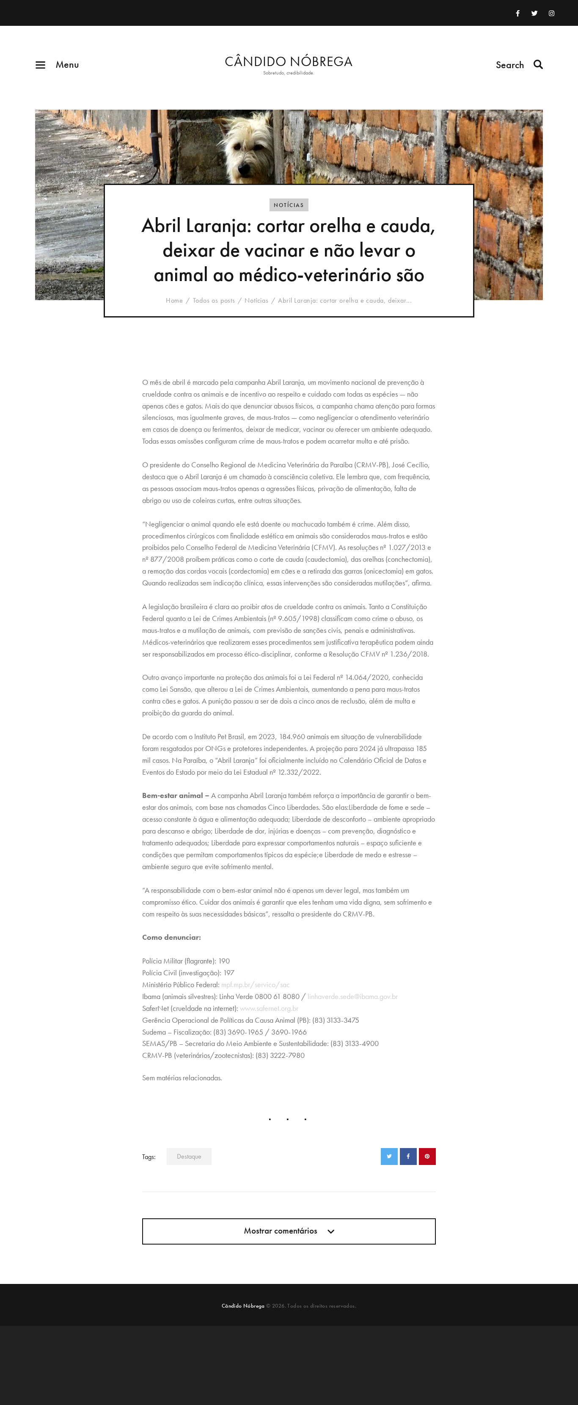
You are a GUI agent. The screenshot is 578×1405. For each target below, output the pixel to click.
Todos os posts (214, 300)
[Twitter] (534, 13)
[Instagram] (551, 13)
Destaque (189, 1156)
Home (174, 300)
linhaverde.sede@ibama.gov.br (353, 996)
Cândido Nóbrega (243, 1305)
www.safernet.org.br (269, 1008)
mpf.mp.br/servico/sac (255, 984)
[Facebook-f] (518, 13)
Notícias (289, 205)
